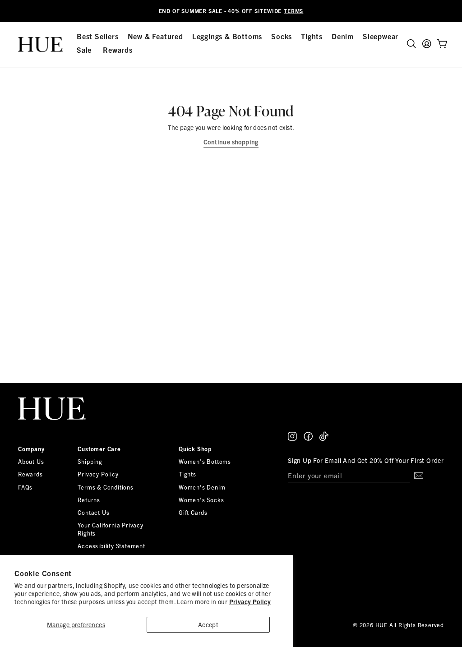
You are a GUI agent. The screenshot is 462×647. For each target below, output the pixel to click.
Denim (343, 36)
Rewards (118, 49)
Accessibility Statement (111, 546)
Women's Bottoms (205, 461)
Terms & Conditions (105, 487)
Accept (208, 624)
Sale (84, 49)
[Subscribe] (416, 475)
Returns (89, 500)
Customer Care (99, 449)
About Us (31, 461)
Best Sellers (98, 36)
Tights (312, 36)
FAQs (25, 487)
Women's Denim (202, 487)
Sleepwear (380, 36)
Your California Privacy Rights (110, 529)
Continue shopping (231, 142)
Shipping (90, 461)
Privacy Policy (250, 601)
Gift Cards (193, 512)
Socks (281, 36)
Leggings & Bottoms (227, 36)
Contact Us (93, 512)
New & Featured (155, 36)
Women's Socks (201, 500)
